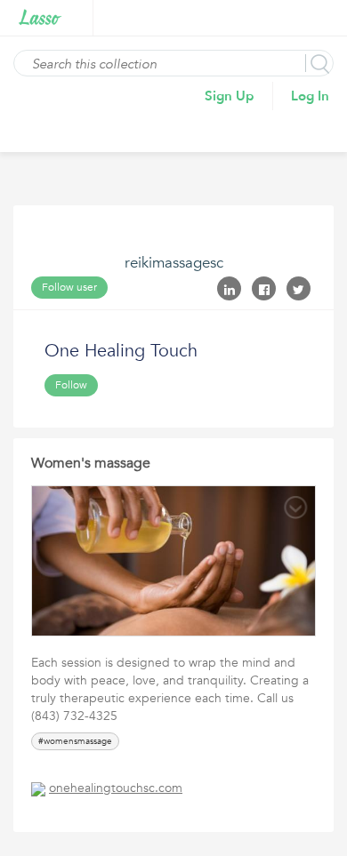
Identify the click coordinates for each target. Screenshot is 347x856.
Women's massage (90, 463)
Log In (310, 96)
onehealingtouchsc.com (115, 788)
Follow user (69, 287)
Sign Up (229, 96)
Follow (71, 385)
